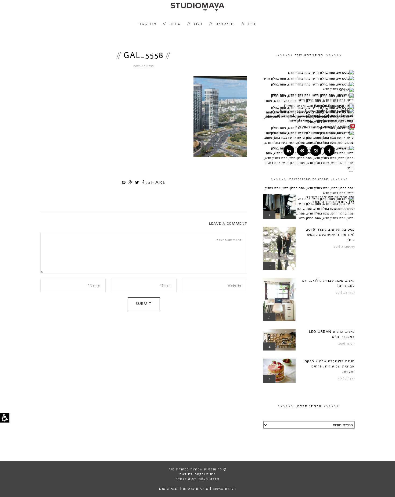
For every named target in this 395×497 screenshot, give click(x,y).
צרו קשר (147, 23)
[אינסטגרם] (315, 151)
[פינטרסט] (302, 151)
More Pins (341, 126)
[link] (143, 182)
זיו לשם (185, 474)
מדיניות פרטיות (196, 488)
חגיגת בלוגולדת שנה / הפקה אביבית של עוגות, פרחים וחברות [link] (330, 366)
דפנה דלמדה (186, 479)
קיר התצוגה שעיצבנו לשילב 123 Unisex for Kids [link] (330, 199)
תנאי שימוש (169, 488)
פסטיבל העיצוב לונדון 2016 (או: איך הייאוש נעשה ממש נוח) (330, 234)
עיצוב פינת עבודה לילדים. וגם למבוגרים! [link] (328, 283)
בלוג (198, 23)
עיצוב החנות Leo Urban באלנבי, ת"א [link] (332, 334)
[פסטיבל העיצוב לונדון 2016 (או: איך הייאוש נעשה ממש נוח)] (279, 229)
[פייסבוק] (329, 151)
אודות (175, 23)
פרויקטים (225, 23)
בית (252, 23)
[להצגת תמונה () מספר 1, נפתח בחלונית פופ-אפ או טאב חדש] (220, 155)
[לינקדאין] (289, 151)
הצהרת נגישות (224, 488)
